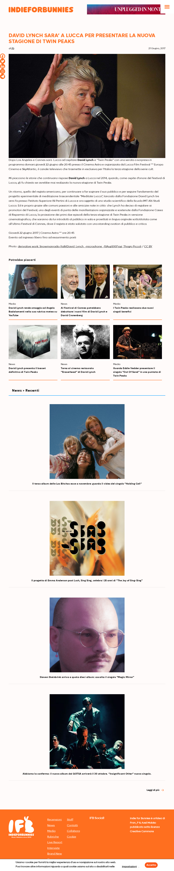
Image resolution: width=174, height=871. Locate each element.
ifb (12, 48)
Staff (70, 819)
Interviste (53, 848)
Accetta (151, 865)
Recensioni (54, 819)
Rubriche (53, 837)
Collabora (73, 831)
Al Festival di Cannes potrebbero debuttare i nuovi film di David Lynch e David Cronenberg (84, 312)
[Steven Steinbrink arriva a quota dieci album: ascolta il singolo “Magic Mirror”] (87, 635)
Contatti (72, 825)
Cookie (71, 837)
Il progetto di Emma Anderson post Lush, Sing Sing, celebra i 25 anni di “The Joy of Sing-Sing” (87, 580)
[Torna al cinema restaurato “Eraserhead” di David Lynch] (85, 342)
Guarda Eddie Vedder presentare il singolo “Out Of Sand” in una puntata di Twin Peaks (137, 372)
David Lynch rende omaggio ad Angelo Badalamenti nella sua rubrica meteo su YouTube (33, 312)
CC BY (148, 246)
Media (51, 831)
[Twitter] (2, 61)
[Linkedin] (2, 66)
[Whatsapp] (2, 71)
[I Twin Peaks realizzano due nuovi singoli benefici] (137, 282)
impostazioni (129, 866)
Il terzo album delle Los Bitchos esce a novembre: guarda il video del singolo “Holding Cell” (87, 484)
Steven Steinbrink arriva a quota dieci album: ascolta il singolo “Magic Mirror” (87, 677)
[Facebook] (2, 56)
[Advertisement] (87, 783)
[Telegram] (2, 76)
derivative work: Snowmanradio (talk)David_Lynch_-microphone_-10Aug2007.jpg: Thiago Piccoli (79, 246)
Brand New (54, 854)
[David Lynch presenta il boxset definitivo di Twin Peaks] (33, 342)
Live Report (54, 842)
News (51, 825)
